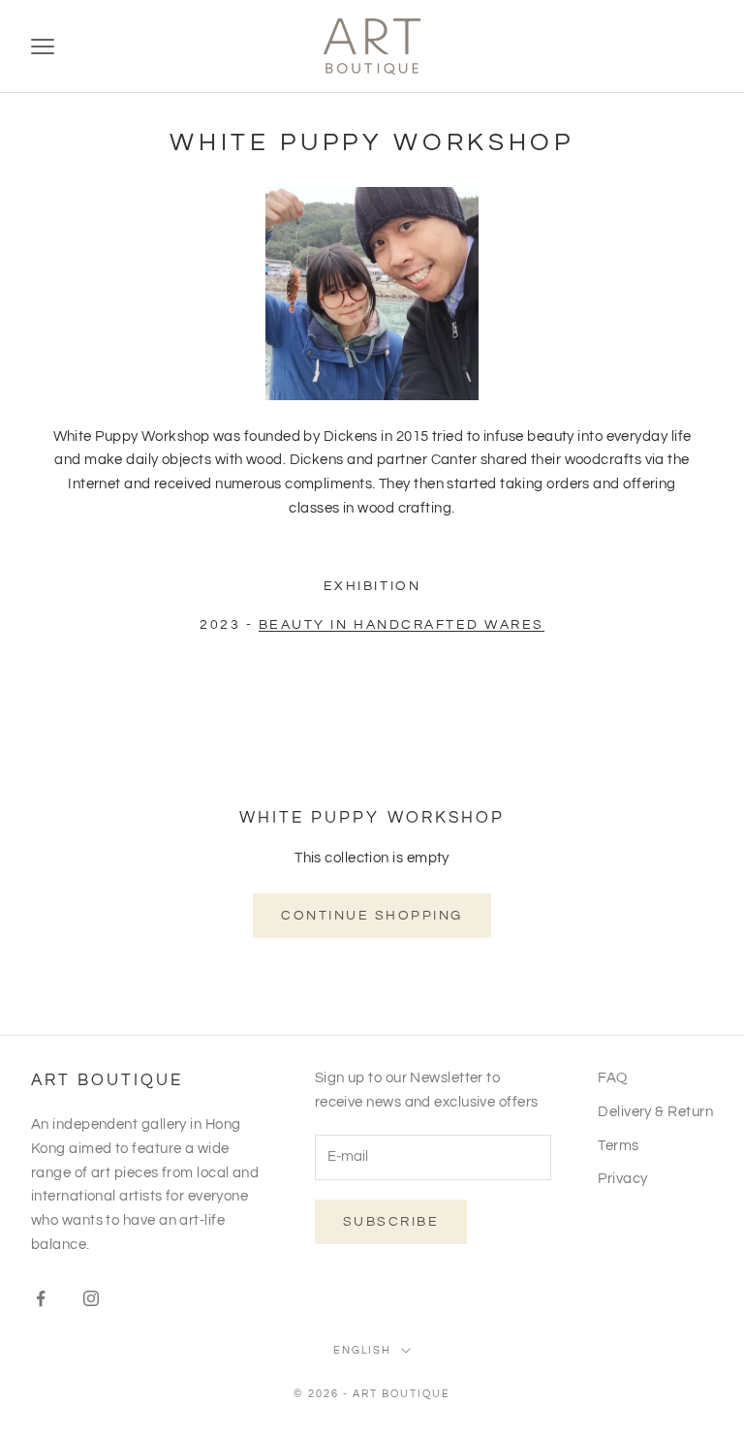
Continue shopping (372, 915)
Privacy (622, 1178)
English (362, 1350)
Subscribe (391, 1222)
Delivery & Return (655, 1112)
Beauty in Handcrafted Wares (401, 625)
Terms (618, 1146)
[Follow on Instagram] (91, 1298)
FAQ (612, 1078)
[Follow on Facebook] (40, 1298)
